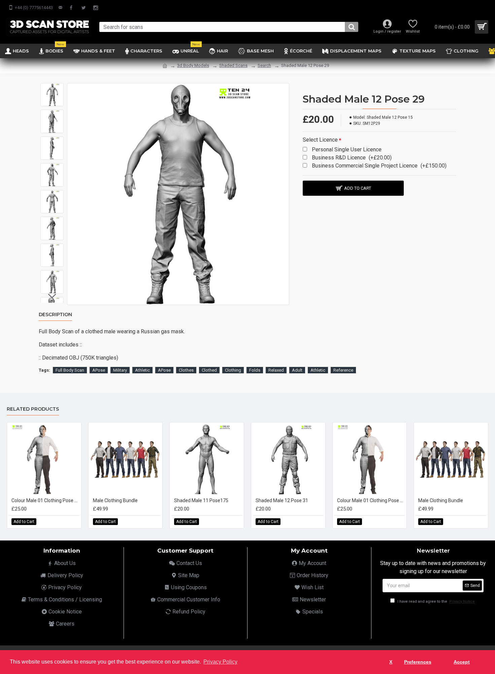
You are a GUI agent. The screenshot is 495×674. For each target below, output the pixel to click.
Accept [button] (462, 662)
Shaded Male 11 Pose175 (201, 500)
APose (98, 370)
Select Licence (320, 140)
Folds (254, 370)
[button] (52, 88)
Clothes (186, 370)
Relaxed (276, 370)
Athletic (142, 370)
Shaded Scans (233, 65)
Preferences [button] (417, 662)
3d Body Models (193, 65)
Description (55, 314)
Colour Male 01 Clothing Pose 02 (45, 500)
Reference (343, 370)
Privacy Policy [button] (220, 662)
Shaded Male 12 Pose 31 (282, 500)
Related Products (33, 409)
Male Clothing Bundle (115, 500)
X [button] (390, 662)
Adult (297, 370)
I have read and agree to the (435, 601)
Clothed (209, 370)
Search (264, 65)
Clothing (233, 370)
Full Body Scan (70, 370)
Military (120, 370)
